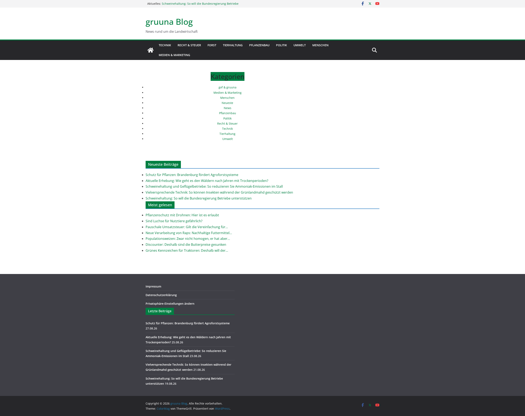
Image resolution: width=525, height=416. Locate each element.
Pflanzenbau (259, 45)
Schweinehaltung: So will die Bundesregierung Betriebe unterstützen (199, 198)
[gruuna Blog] (150, 50)
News (227, 108)
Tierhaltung (233, 45)
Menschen (320, 45)
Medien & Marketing (174, 55)
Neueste (227, 103)
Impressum (153, 286)
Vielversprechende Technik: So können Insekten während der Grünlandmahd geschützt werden (201, 5)
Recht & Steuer (189, 45)
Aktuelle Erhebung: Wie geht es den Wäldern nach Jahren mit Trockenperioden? (207, 180)
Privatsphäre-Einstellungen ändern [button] (170, 304)
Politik (281, 45)
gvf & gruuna (227, 87)
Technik (165, 45)
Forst (212, 45)
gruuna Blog (169, 21)
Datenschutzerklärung (161, 295)
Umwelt (299, 45)
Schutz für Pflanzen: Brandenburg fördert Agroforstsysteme (192, 174)
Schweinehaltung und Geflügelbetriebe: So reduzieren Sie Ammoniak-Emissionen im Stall (214, 186)
